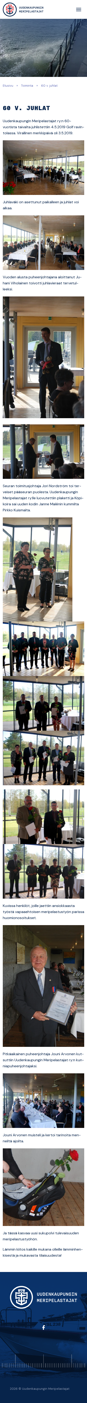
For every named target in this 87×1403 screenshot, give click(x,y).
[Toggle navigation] (78, 9)
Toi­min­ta (27, 86)
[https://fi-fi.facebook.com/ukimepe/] (43, 1328)
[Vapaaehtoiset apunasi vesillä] (23, 9)
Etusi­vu (8, 86)
